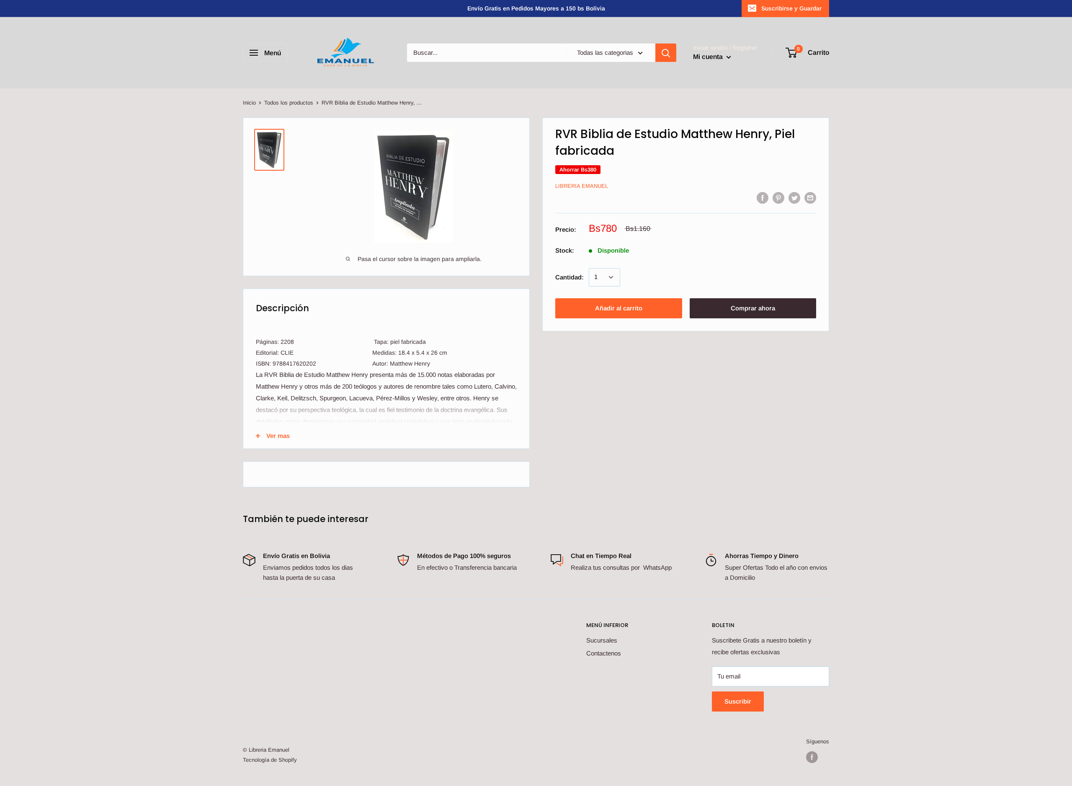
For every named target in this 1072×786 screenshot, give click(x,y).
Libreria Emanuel (581, 186)
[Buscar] (665, 53)
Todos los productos (288, 103)
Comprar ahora (753, 308)
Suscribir (737, 701)
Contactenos (603, 653)
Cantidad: (569, 277)
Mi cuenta (708, 56)
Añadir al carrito (618, 308)
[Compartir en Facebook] (762, 198)
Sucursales (601, 640)
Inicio (249, 103)
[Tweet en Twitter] (794, 198)
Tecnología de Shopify (270, 760)
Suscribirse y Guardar (791, 8)
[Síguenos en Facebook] (812, 757)
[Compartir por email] (810, 198)
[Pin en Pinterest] (778, 198)
